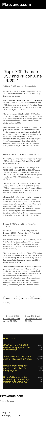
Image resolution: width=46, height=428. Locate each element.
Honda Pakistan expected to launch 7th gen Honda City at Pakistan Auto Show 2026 (16, 379)
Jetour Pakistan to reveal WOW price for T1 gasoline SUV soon (17, 357)
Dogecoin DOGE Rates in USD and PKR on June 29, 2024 (11, 318)
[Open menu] (42, 4)
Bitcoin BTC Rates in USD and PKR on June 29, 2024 (33, 318)
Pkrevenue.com (16, 4)
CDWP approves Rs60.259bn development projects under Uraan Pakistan (16, 347)
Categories (5, 412)
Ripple (7, 302)
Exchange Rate (25, 298)
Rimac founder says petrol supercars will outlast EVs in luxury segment (16, 368)
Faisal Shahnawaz (17, 86)
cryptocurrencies (11, 298)
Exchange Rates (31, 86)
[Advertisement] (23, 40)
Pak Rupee (37, 298)
